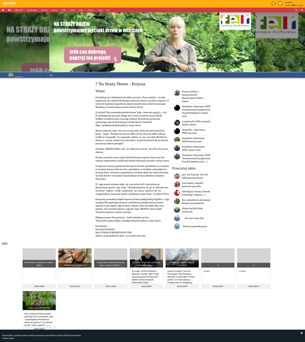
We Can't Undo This (194, 218)
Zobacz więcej (8, 338)
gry (108, 10)
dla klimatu (32, 10)
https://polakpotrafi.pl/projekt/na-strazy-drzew (118, 125)
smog (72, 10)
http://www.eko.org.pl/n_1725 (152, 112)
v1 (218, 265)
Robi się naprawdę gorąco (195, 226)
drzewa (91, 10)
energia (44, 10)
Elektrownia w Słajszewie (75, 265)
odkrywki (19, 10)
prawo (54, 10)
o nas (100, 10)
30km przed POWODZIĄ (39, 308)
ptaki (81, 10)
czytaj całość (39, 286)
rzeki (63, 10)
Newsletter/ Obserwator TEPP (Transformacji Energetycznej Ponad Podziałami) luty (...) (196, 158)
